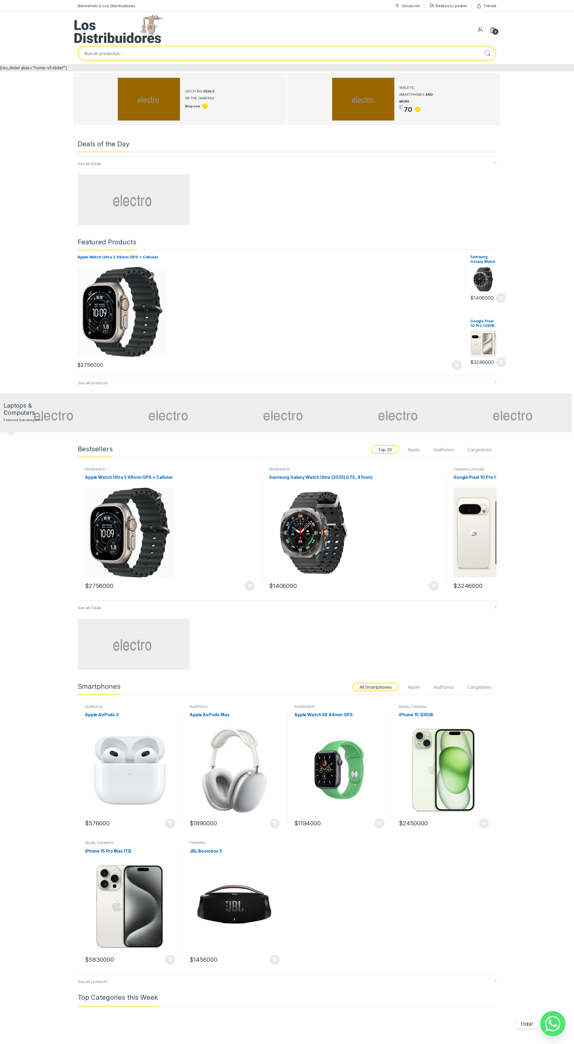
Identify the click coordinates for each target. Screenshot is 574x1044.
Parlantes (198, 842)
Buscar (487, 53)
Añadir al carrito (456, 365)
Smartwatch (95, 469)
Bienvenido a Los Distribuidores (106, 5)
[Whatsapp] (552, 1024)
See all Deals (89, 163)
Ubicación (411, 5)
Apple (413, 449)
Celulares (461, 469)
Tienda (489, 5)
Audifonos (443, 449)
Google (477, 469)
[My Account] (480, 29)
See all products (93, 382)
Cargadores (479, 449)
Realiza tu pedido (451, 5)
